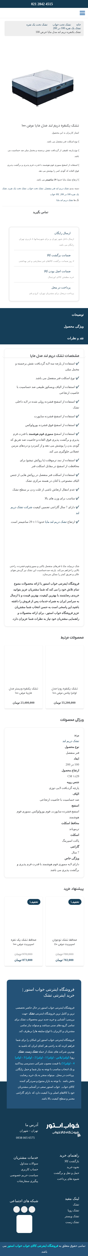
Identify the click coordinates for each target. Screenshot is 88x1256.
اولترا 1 (49, 1057)
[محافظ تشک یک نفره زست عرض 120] (20, 916)
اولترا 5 (66, 1063)
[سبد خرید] (7, 13)
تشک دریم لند (71, 741)
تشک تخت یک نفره (36, 24)
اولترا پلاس (62, 1057)
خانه (78, 24)
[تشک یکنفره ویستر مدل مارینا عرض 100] (65, 664)
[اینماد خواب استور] (24, 1224)
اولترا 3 (28, 1057)
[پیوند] (13, 13)
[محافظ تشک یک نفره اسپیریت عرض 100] (61, 916)
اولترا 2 (39, 1057)
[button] (82, 13)
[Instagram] (16, 1209)
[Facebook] (32, 1209)
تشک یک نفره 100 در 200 (67, 28)
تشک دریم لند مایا (64, 200)
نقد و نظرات (75, 338)
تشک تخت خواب (62, 24)
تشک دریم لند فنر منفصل (57, 188)
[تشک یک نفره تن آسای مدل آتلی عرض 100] (24, 664)
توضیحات (78, 314)
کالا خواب (54, 194)
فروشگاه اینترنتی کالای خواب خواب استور (32, 1245)
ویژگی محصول (74, 326)
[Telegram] (24, 1209)
